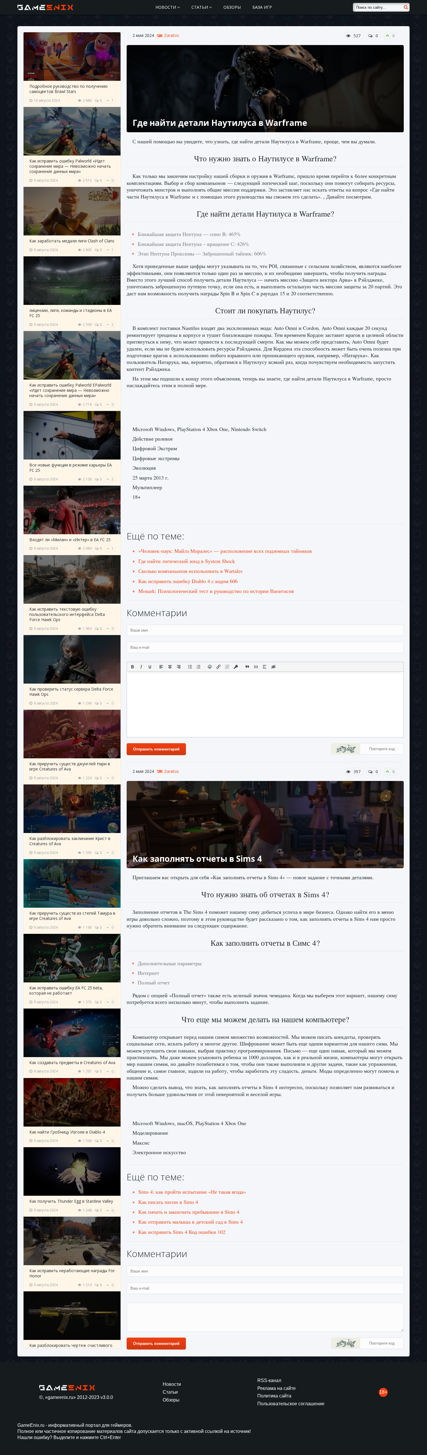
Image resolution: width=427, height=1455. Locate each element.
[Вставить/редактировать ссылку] (218, 667)
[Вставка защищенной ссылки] (236, 667)
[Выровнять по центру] (170, 667)
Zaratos (171, 35)
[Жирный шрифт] (132, 667)
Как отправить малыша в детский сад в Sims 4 (190, 1221)
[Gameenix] (45, 7)
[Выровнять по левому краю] (161, 667)
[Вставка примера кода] (256, 667)
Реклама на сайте (276, 1388)
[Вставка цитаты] (247, 667)
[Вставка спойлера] (264, 667)
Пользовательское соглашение (290, 1403)
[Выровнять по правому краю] (178, 667)
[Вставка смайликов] (210, 667)
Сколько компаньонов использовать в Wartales (190, 570)
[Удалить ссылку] (227, 667)
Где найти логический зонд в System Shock (186, 560)
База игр (262, 7)
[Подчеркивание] (150, 667)
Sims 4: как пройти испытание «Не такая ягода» (192, 1191)
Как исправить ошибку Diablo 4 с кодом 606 (188, 581)
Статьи (200, 7)
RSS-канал (269, 1380)
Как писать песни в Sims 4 (168, 1201)
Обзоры (232, 7)
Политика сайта (274, 1395)
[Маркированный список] (190, 667)
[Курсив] (141, 667)
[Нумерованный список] (198, 667)
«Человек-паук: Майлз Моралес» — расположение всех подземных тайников (225, 550)
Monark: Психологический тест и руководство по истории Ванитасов (216, 590)
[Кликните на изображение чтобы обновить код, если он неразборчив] (345, 749)
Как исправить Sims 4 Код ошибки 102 (181, 1231)
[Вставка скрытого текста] (273, 667)
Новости (166, 7)
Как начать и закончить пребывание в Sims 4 (188, 1211)
